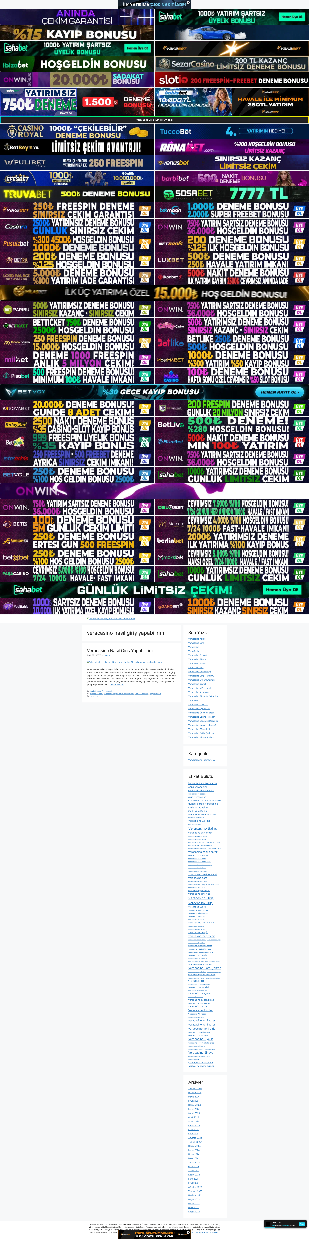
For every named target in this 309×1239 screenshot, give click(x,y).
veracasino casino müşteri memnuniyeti (200, 865)
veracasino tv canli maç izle (199, 1003)
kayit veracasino (198, 807)
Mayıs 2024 (194, 1150)
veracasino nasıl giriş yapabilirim (148, 694)
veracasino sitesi (196, 981)
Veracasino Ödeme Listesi (201, 713)
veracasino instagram (201, 922)
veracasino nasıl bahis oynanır (197, 958)
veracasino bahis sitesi (200, 832)
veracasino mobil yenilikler (196, 943)
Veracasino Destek (197, 684)
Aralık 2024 (193, 1121)
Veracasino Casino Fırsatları (201, 717)
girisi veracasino (197, 797)
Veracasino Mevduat (198, 704)
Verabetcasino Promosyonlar (101, 691)
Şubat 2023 (194, 1212)
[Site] (77, 210)
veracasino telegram (199, 993)
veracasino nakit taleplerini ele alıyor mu (200, 952)
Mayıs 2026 (194, 1097)
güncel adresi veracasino (203, 803)
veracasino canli (214, 848)
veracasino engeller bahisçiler (197, 885)
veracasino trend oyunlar (195, 997)
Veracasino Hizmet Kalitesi (201, 737)
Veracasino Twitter (200, 1010)
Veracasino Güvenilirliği (199, 671)
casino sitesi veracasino (201, 790)
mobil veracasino (197, 811)
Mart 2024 (193, 1158)
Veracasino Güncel (197, 659)
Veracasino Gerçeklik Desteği (202, 725)
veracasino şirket (193, 1060)
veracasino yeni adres (202, 1020)
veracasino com (96, 694)
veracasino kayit (198, 932)
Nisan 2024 (194, 1154)
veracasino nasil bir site (197, 955)
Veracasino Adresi (197, 639)
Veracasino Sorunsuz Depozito (203, 721)
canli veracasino (197, 786)
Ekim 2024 (193, 1129)
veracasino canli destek (203, 851)
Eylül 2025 (193, 1101)
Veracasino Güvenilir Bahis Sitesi (204, 696)
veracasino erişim (213, 885)
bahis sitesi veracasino (202, 783)
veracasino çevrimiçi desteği (197, 1046)
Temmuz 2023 (195, 1191)
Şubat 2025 (194, 1113)
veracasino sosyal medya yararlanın (199, 984)
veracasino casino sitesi (202, 874)
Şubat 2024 (194, 1162)
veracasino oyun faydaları (213, 961)
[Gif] (154, 293)
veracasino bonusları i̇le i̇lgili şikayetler (200, 845)
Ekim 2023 (193, 1179)
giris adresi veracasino (197, 794)
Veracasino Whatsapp (197, 1014)
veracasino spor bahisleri (198, 987)
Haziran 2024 (194, 1146)
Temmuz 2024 (195, 1142)
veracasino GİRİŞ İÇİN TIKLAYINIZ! (155, 120)
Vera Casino (194, 651)
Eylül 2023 (193, 1183)
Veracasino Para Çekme (204, 968)
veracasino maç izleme (201, 936)
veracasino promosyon (214, 972)
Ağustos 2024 (195, 1138)
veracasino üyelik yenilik (195, 1049)
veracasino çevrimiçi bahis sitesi (201, 1043)
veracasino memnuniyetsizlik (197, 940)
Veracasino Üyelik (200, 1039)
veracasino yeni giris (201, 1028)
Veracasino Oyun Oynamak (201, 680)
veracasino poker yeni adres (197, 972)
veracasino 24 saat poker (196, 817)
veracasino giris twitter (199, 890)
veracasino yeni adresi (202, 1024)
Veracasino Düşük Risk (199, 729)
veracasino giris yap (199, 893)
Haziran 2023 (194, 1195)
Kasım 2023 (194, 1175)
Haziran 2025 (194, 1105)
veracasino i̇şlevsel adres (196, 926)
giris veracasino (195, 800)
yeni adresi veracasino (200, 1062)
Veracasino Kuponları (198, 692)
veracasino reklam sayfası (196, 978)
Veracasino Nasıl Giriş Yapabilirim (120, 650)
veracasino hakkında (196, 916)
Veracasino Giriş (196, 643)
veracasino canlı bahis (197, 859)
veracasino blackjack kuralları (197, 839)
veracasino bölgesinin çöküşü (197, 848)
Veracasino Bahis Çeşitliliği (201, 733)
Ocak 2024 (193, 1166)
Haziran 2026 (194, 1092)
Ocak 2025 (193, 1117)
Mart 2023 (193, 1207)
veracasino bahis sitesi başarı (197, 836)
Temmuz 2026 (195, 1088)
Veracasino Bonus (213, 842)
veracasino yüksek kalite (198, 1035)
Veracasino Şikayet (197, 655)
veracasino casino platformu (197, 868)
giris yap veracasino (213, 800)
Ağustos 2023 (195, 1187)
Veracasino (194, 647)
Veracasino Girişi (200, 903)
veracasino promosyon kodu (201, 974)
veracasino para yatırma (200, 964)
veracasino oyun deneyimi (196, 961)
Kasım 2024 (194, 1125)
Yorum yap (94, 696)
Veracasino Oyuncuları (199, 708)
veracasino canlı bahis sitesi (199, 862)
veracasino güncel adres (198, 910)
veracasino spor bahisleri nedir (197, 990)
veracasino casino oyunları (201, 1066)
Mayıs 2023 (194, 1199)
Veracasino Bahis (202, 828)
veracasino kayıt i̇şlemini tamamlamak (119, 694)
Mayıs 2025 (194, 1109)
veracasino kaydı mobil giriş (197, 929)
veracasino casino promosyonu (197, 871)
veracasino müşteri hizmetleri (200, 946)
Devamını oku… (117, 685)
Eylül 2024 (193, 1133)
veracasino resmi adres (212, 978)
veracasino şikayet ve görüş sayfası (199, 1056)
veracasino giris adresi (197, 888)
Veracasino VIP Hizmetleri (200, 688)
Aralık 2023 (193, 1170)
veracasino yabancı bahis (196, 1017)
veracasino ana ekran (194, 824)
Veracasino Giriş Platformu (201, 676)
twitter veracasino (197, 814)
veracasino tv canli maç (201, 999)
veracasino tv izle (197, 1006)
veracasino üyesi (209, 1049)
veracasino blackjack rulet (196, 842)
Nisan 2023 (194, 1203)
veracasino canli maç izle (198, 855)
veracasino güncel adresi (198, 913)
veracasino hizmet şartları (196, 919)
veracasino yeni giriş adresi (199, 1032)
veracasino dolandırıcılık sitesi (197, 881)
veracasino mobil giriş (214, 940)
